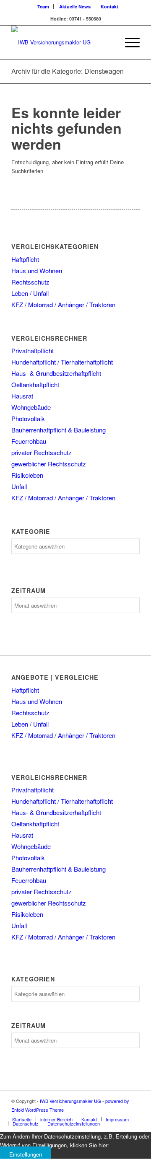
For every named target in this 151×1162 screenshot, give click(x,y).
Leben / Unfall (30, 293)
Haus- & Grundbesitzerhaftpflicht (56, 373)
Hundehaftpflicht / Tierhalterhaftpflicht (62, 361)
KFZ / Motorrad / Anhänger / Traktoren (63, 304)
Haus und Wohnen (36, 270)
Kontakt (109, 6)
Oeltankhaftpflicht (35, 384)
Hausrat (22, 395)
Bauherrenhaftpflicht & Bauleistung (58, 429)
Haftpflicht (25, 259)
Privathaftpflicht (32, 350)
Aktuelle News (75, 6)
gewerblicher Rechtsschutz (48, 463)
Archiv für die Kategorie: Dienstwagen (67, 71)
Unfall (19, 486)
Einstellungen (25, 1154)
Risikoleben (27, 475)
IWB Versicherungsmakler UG (70, 1100)
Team (43, 6)
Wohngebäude (31, 407)
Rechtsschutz (30, 281)
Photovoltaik (28, 418)
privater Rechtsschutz (41, 452)
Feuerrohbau (28, 441)
